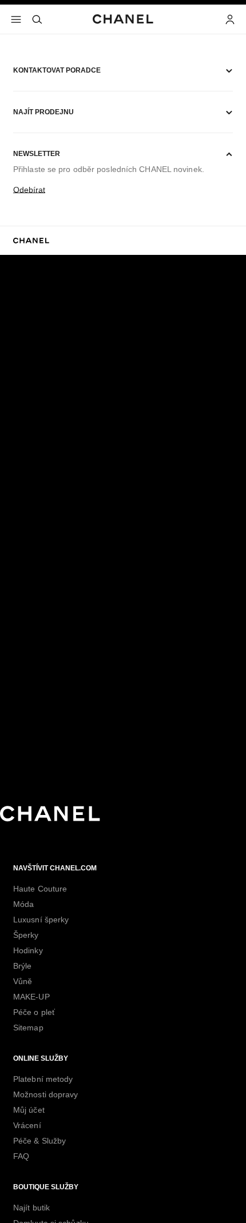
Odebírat (29, 189)
